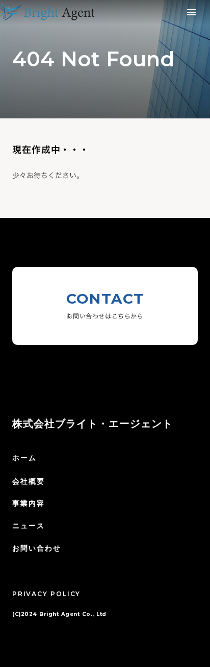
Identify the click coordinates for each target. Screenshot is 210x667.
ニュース (28, 525)
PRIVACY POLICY (46, 594)
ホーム (24, 457)
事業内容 (28, 503)
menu (192, 12)
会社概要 (28, 481)
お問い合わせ (37, 548)
